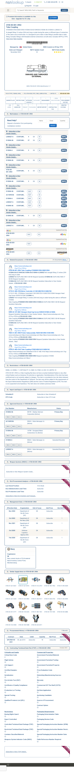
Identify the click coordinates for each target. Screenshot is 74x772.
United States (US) (55, 93)
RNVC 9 (14, 445)
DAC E (19, 435)
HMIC (33, 370)
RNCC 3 (9, 417)
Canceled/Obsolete (58, 440)
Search (29, 2)
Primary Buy (59, 412)
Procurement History (65, 101)
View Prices (66, 508)
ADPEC (52, 370)
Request (53, 125)
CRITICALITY (24, 370)
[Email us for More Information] (62, 2)
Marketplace (10, 100)
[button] (53, 17)
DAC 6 (19, 417)
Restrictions (20, 100)
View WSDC (66, 468)
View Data (66, 482)
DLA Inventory (17, 106)
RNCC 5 (9, 445)
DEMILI (15, 370)
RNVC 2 (14, 417)
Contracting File (53, 108)
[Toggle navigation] (8, 10)
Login (36, 6)
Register (29, 6)
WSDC (24, 462)
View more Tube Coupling (14, 39)
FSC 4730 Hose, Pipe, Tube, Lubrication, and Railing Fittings (42, 93)
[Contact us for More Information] (59, 2)
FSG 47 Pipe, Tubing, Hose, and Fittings (17, 93)
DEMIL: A (9, 370)
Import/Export (42, 107)
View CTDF (66, 749)
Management (46, 100)
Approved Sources (29, 101)
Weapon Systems (63, 106)
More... (65, 260)
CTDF (34, 648)
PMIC (39, 370)
